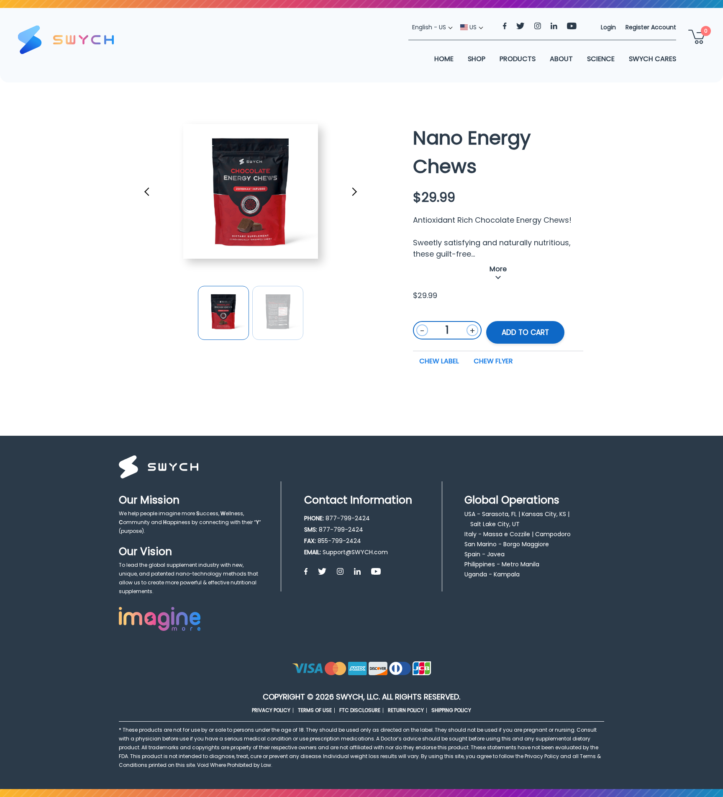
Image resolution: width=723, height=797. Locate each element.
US (472, 27)
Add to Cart (525, 332)
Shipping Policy (451, 710)
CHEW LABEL (439, 361)
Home (444, 59)
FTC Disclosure (359, 710)
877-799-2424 (348, 518)
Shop (476, 59)
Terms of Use (315, 710)
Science (601, 59)
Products (518, 59)
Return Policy (406, 710)
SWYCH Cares (652, 59)
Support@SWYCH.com (355, 552)
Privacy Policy (271, 710)
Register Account (651, 27)
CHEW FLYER (493, 361)
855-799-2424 (339, 541)
